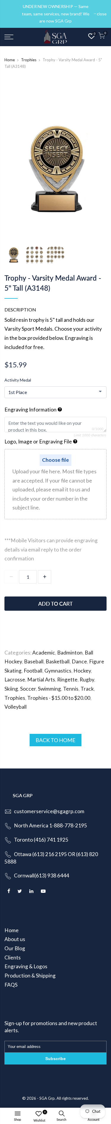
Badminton (70, 652)
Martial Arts (41, 679)
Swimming (49, 689)
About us (14, 939)
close (12, 13)
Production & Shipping (30, 975)
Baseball (34, 661)
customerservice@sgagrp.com (49, 811)
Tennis (70, 689)
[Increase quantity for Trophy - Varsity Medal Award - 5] (44, 576)
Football (33, 671)
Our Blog (14, 948)
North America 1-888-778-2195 (50, 825)
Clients (12, 957)
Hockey (82, 671)
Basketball (58, 661)
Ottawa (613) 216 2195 (40, 854)
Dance (79, 661)
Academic (43, 652)
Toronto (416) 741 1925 (41, 840)
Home (9, 59)
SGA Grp (47, 1098)
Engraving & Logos (25, 966)
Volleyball (15, 707)
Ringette (67, 679)
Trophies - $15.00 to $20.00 (58, 698)
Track (87, 689)
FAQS (10, 985)
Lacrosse (14, 679)
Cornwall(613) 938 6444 (41, 875)
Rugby (87, 679)
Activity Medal (17, 379)
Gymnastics (57, 671)
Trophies (28, 59)
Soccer (28, 689)
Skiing (11, 689)
